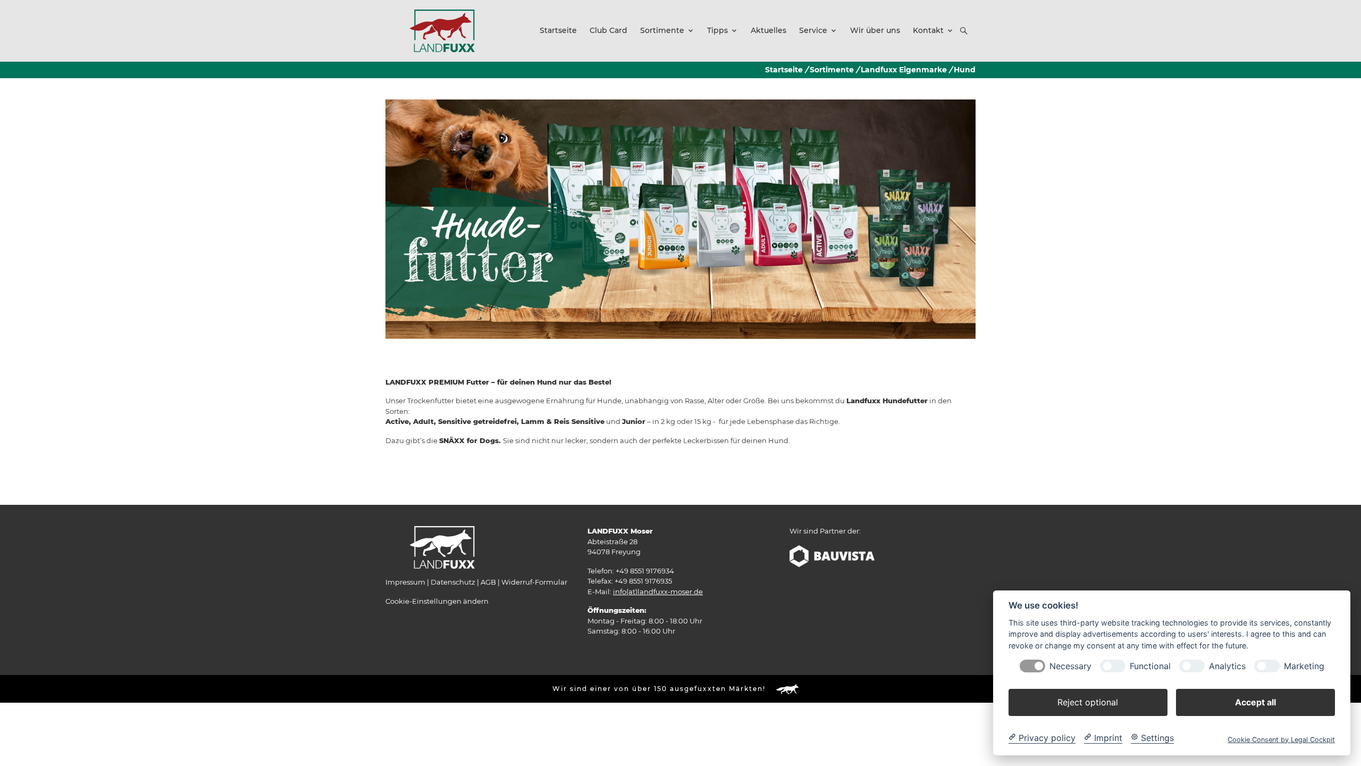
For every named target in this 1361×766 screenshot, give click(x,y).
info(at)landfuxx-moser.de (658, 591)
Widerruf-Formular (534, 582)
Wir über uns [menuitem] (875, 30)
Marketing (1304, 666)
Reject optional (1087, 701)
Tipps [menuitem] (717, 30)
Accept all (1255, 701)
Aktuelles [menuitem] (768, 30)
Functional (1150, 666)
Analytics (1227, 666)
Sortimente (832, 69)
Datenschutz (453, 582)
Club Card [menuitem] (608, 30)
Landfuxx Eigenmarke (904, 69)
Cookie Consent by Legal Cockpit (1281, 739)
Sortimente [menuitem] (662, 30)
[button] (964, 31)
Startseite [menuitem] (558, 30)
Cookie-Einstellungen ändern (437, 601)
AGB (488, 582)
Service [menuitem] (813, 30)
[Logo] (442, 30)
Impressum (405, 582)
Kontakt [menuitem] (928, 30)
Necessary (1070, 666)
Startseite (784, 69)
